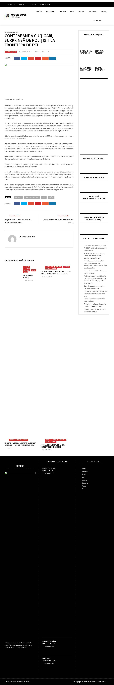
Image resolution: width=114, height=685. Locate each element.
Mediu (19, 440)
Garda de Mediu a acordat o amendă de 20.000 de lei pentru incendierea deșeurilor (20, 445)
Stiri (14, 51)
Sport (54, 441)
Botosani (8, 51)
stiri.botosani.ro (10, 434)
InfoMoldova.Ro (12, 185)
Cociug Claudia (25, 51)
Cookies (21, 4)
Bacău (39, 11)
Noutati (48, 268)
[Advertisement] (94, 114)
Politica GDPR (31, 4)
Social (33, 270)
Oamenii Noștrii (45, 4)
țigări (51, 197)
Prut (43, 197)
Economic (66, 266)
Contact (27, 682)
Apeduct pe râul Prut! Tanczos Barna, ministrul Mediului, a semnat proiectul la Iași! (94, 255)
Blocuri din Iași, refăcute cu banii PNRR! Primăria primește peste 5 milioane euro (95, 248)
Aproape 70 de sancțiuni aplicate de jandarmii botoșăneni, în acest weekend (56, 274)
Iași (72, 11)
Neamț (81, 11)
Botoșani (50, 11)
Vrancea (97, 20)
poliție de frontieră (31, 197)
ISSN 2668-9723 (11, 4)
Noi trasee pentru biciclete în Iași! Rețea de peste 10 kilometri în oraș (95, 293)
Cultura (26, 268)
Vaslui (104, 11)
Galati (63, 11)
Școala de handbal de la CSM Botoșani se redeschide (53, 446)
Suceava (93, 11)
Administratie (49, 266)
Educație (26, 270)
